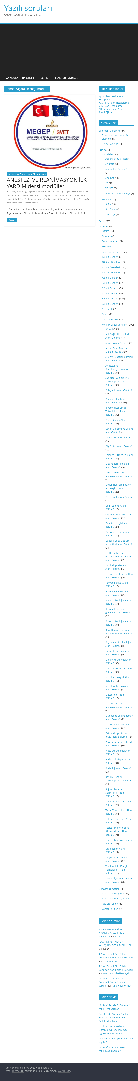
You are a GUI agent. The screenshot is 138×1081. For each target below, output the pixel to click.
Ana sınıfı (107, 309)
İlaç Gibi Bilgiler (111, 903)
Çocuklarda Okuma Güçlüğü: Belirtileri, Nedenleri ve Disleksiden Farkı (115, 1017)
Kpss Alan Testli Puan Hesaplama (111, 98)
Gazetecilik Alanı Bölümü (119, 497)
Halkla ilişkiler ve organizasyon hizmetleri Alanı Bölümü (118, 556)
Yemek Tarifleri (110, 909)
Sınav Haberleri (110, 241)
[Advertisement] (69, 49)
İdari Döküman (110, 319)
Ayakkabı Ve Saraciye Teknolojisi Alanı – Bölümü (117, 381)
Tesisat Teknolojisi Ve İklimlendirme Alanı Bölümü (117, 831)
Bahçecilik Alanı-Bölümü (119, 390)
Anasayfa (12, 77)
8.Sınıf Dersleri (110, 298)
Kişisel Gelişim (110, 143)
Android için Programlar (115, 898)
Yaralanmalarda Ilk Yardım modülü (23, 202)
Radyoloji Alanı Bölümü (118, 768)
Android (109, 163)
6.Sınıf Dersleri (110, 288)
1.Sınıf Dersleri (110, 256)
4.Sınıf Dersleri (110, 277)
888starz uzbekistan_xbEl (117, 973)
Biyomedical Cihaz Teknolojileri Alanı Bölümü (115, 411)
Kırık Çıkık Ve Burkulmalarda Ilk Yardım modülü (37, 199)
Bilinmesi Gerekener (110, 130)
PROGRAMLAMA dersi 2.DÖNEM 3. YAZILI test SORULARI (112, 933)
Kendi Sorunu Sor (66, 77)
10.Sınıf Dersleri (111, 262)
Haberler (28, 77)
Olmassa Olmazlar (109, 888)
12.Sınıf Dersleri (111, 272)
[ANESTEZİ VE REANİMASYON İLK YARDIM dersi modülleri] (50, 96)
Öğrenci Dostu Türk (37, 191)
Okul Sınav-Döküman (110, 252)
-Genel (109, 329)
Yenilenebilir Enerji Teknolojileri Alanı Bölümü (116, 870)
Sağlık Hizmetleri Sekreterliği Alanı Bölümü (115, 793)
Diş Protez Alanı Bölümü (118, 446)
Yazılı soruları (28, 8)
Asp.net (109, 177)
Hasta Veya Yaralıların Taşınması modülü (41, 195)
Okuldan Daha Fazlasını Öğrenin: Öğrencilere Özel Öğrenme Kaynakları (113, 1030)
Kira (117, 936)
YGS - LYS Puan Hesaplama (114, 102)
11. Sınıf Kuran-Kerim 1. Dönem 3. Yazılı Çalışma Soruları (112, 982)
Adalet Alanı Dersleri (117, 343)
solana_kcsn (110, 961)
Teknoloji (107, 246)
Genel (102, 221)
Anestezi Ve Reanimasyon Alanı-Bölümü (27, 174)
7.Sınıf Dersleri (110, 293)
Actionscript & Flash (116, 158)
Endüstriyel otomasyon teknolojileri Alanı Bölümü (118, 488)
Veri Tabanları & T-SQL (117, 193)
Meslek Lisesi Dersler (114, 324)
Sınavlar (106, 199)
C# (106, 183)
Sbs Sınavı (111, 209)
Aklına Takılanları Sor (110, 109)
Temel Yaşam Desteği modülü (74, 199)
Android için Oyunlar (114, 893)
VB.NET (109, 188)
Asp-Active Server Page (118, 169)
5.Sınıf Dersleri (110, 283)
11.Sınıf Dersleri (111, 267)
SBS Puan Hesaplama (111, 105)
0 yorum (55, 191)
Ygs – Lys (110, 214)
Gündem (107, 236)
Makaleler (107, 154)
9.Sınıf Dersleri (110, 303)
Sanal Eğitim (106, 112)
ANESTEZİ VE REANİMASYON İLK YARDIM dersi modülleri (47, 183)
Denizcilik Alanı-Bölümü (118, 437)
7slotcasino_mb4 (122, 985)
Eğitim (44, 77)
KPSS (108, 203)
